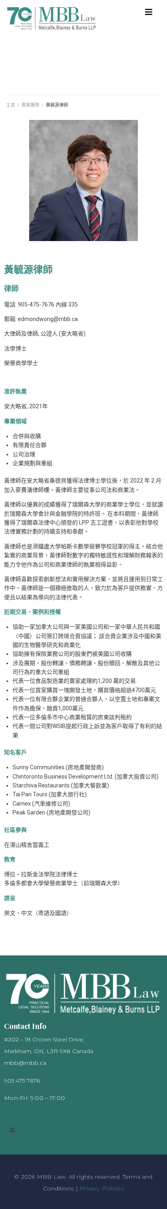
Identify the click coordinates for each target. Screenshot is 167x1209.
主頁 (10, 105)
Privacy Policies (101, 1188)
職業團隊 (30, 105)
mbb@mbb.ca (25, 1062)
